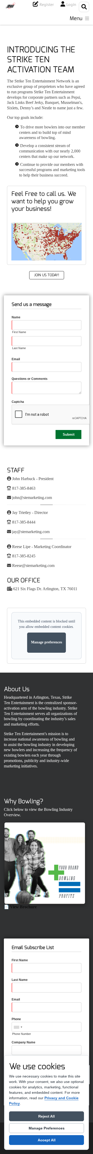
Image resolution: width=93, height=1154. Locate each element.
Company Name (23, 1042)
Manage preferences (46, 642)
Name (16, 317)
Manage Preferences (47, 1128)
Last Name (19, 348)
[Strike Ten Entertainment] (10, 6)
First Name (19, 332)
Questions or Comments (30, 379)
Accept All (47, 1140)
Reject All (46, 1116)
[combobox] (18, 1027)
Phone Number (21, 1033)
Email (16, 359)
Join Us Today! (46, 275)
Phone (16, 1019)
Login (71, 4)
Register (47, 4)
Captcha (18, 402)
